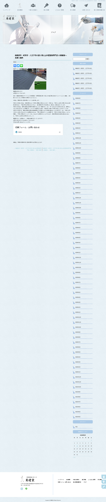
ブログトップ (82, 54)
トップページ (6, 7)
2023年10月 (78, 267)
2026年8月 (77, 98)
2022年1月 (77, 372)
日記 (76, 426)
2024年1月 (77, 252)
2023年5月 (77, 292)
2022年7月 (77, 342)
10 (77, 446)
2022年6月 (77, 347)
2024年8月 (77, 217)
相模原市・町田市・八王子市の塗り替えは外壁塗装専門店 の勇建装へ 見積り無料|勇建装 (88, 0)
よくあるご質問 (59, 7)
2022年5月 (77, 352)
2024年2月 (77, 247)
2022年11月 (78, 322)
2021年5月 (77, 411)
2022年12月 (78, 317)
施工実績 (46, 7)
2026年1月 (77, 133)
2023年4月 (77, 297)
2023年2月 (77, 307)
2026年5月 (77, 113)
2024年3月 (77, 242)
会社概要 (19, 7)
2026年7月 (77, 103)
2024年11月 (78, 202)
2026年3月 (77, 123)
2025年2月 (77, 187)
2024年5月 (77, 232)
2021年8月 (77, 396)
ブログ (85, 482)
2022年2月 (77, 367)
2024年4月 (77, 237)
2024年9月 (77, 212)
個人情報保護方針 (99, 7)
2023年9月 (77, 272)
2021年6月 (77, 406)
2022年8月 (77, 337)
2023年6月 (77, 287)
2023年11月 (78, 262)
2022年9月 (77, 332)
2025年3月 (77, 182)
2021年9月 (77, 392)
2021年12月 (78, 377)
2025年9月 (77, 153)
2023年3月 (77, 302)
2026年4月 (77, 118)
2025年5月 (77, 173)
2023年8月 (77, 277)
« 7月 (74, 457)
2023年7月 (77, 282)
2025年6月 (77, 168)
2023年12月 (78, 257)
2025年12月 (78, 138)
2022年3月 (77, 362)
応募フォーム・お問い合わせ (86, 7)
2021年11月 (78, 382)
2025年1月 (77, 192)
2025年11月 (78, 143)
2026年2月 (77, 128)
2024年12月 (78, 197)
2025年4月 (77, 178)
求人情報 (73, 7)
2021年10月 (78, 387)
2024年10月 (78, 207)
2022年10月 (78, 327)
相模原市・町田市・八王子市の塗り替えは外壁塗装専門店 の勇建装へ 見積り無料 (84, 68)
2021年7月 (77, 401)
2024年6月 (77, 227)
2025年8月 (77, 158)
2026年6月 (77, 108)
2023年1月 (77, 312)
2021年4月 (77, 416)
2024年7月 (77, 222)
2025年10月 (78, 148)
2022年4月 (77, 357)
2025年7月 (77, 163)
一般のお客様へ (33, 7)
